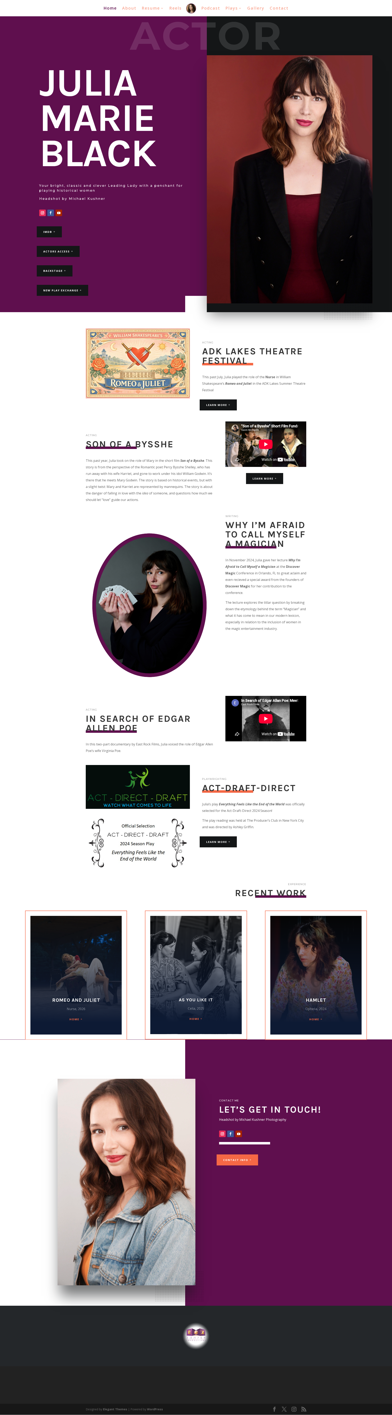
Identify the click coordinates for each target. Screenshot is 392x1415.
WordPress (155, 1409)
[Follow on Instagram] (42, 213)
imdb (47, 232)
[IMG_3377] (138, 808)
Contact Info (235, 1160)
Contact (279, 9)
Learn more (216, 405)
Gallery (255, 9)
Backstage (53, 271)
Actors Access (56, 251)
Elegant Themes (115, 1409)
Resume (151, 9)
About (129, 9)
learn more (263, 478)
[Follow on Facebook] (50, 213)
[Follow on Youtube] (59, 213)
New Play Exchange (60, 290)
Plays (231, 9)
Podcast (210, 9)
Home (110, 9)
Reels (175, 9)
